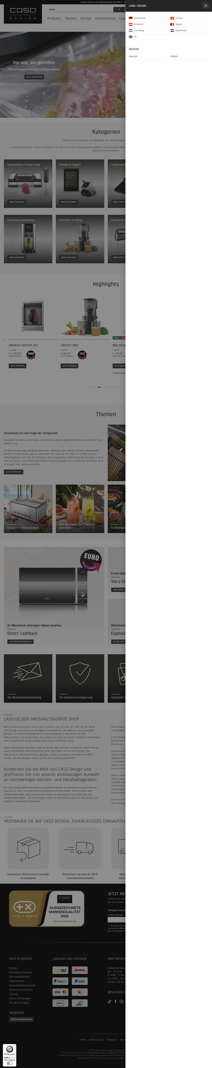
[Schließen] (206, 5)
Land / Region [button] (137, 5)
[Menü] (14, 1046)
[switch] (10, 1063)
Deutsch (133, 56)
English (174, 56)
